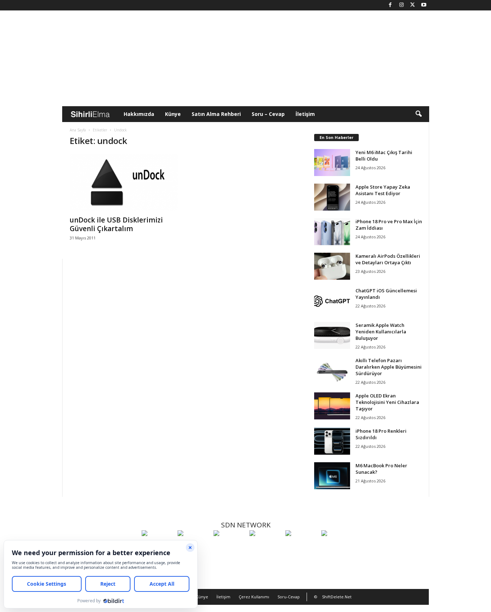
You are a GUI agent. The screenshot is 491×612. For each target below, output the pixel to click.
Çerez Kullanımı (254, 596)
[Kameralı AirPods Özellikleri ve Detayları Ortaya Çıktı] (332, 266)
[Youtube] (423, 5)
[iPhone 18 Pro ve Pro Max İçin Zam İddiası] (332, 231)
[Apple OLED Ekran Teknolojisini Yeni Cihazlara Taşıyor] (332, 405)
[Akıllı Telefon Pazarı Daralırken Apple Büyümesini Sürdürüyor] (332, 370)
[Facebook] (390, 5)
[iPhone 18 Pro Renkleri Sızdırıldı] (332, 441)
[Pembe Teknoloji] (301, 546)
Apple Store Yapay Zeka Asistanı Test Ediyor (382, 190)
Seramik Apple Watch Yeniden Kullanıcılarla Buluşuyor (380, 331)
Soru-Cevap (288, 596)
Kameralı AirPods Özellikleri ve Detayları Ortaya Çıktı (387, 259)
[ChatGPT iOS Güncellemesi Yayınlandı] (332, 300)
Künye (173, 114)
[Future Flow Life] (337, 546)
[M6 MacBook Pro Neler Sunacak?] (332, 475)
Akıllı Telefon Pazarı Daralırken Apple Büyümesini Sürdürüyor (388, 367)
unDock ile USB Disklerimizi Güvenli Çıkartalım (116, 224)
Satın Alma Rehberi (216, 114)
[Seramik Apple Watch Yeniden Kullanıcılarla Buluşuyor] (332, 335)
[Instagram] (401, 5)
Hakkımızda (139, 114)
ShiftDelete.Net (337, 596)
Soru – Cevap (268, 114)
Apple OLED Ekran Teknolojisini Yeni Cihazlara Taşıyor (387, 402)
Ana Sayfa (78, 129)
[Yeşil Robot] (230, 546)
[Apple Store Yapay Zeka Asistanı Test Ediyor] (332, 197)
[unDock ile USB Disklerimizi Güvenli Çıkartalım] (124, 182)
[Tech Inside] (265, 546)
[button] (418, 114)
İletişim (305, 114)
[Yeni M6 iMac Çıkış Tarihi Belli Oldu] (332, 162)
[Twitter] (412, 5)
